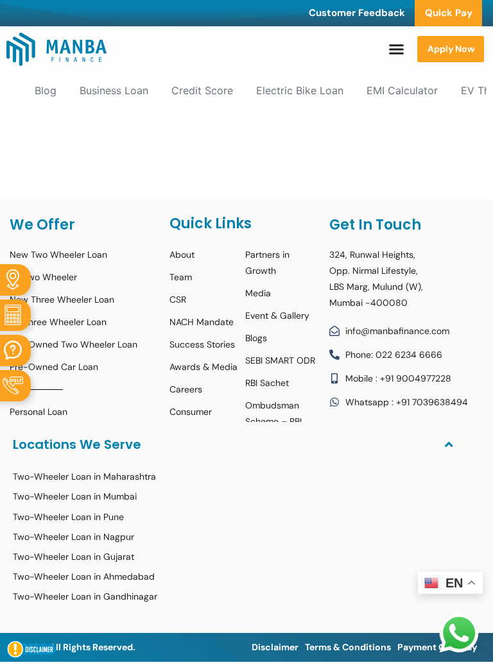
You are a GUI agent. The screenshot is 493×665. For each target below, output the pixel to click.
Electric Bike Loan (299, 90)
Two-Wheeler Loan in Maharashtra (84, 476)
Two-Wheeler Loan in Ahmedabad (84, 576)
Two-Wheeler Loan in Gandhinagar (85, 596)
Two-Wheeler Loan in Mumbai (75, 496)
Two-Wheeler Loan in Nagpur (73, 537)
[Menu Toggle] (396, 49)
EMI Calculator (402, 90)
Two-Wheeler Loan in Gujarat (73, 556)
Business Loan (114, 90)
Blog (45, 90)
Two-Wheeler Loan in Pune (68, 517)
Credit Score (202, 90)
